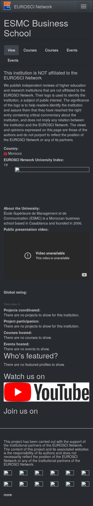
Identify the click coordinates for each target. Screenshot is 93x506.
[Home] (7, 6)
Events (72, 50)
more (8, 494)
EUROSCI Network (33, 6)
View (13, 51)
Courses (30, 50)
